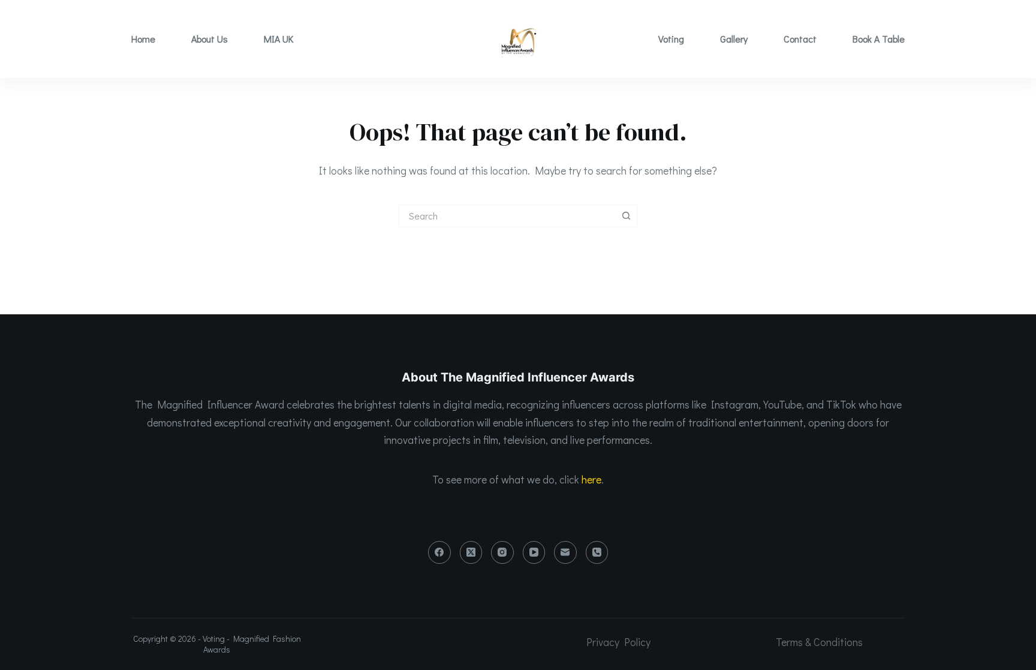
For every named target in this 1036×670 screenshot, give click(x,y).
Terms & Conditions (819, 642)
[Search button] (626, 216)
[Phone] (597, 552)
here (591, 479)
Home (143, 38)
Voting (671, 38)
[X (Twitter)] (471, 552)
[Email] (565, 552)
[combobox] (508, 216)
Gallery (734, 38)
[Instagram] (502, 552)
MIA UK (278, 38)
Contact (800, 38)
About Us (209, 38)
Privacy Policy (618, 642)
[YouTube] (534, 552)
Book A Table (879, 38)
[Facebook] (439, 552)
